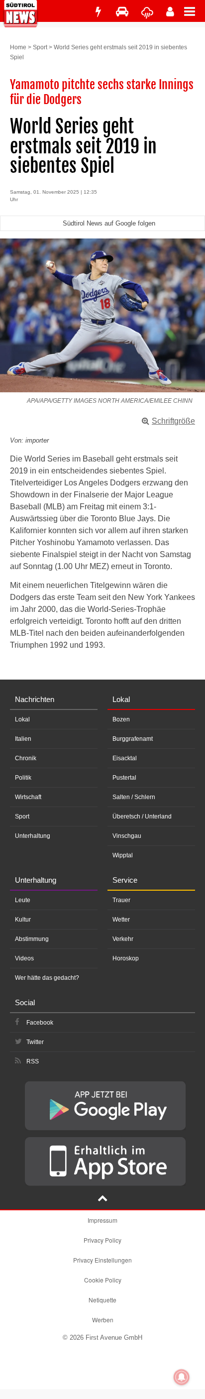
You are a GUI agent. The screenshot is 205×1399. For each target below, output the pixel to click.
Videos (24, 958)
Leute (22, 900)
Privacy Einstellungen (102, 1260)
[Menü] (194, 11)
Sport (40, 47)
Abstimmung (32, 938)
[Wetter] (147, 11)
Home (18, 47)
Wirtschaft (28, 797)
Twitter (35, 1042)
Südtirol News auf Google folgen (109, 223)
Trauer (121, 900)
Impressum (102, 1220)
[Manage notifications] (182, 1377)
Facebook (39, 1022)
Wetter (121, 919)
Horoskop (125, 958)
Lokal (22, 719)
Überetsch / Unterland (142, 816)
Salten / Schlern (133, 797)
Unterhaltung (32, 835)
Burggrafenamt (132, 738)
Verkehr (122, 938)
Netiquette (102, 1299)
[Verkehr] (122, 11)
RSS (32, 1061)
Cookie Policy (102, 1280)
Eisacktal (124, 758)
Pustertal (124, 777)
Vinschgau (126, 835)
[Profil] (170, 11)
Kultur (23, 919)
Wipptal (122, 855)
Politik (23, 777)
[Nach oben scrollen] (102, 1199)
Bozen (121, 719)
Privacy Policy (102, 1240)
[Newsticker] (98, 11)
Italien (23, 738)
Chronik (25, 758)
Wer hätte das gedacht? (47, 977)
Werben (102, 1319)
